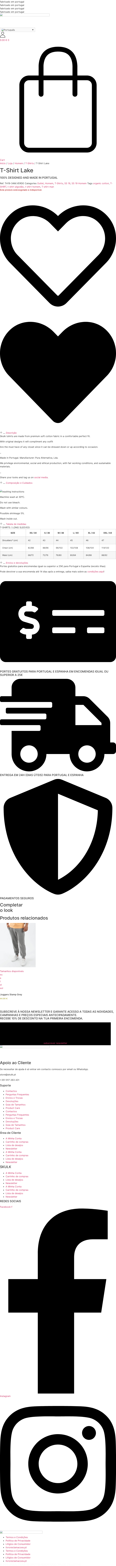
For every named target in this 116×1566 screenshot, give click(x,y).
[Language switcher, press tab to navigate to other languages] (17, 30)
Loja (10, 163)
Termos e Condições (17, 1537)
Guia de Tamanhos (15, 1104)
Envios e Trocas (14, 1097)
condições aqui (95, 571)
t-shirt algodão (16, 186)
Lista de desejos (14, 1145)
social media (41, 477)
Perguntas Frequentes (17, 1094)
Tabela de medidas (16, 524)
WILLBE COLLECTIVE (69, 1564)
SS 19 (67, 183)
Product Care (13, 1108)
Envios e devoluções (17, 562)
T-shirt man (48, 186)
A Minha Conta (14, 1138)
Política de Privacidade (18, 1540)
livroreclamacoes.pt (16, 1547)
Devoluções (12, 1101)
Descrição (11, 432)
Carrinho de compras (17, 1141)
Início (3, 163)
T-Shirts (29, 163)
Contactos (11, 1091)
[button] (58, 432)
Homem (19, 163)
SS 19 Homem (79, 183)
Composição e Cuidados (19, 482)
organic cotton (101, 183)
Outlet (40, 183)
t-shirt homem (32, 186)
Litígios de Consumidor (18, 1544)
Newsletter (11, 1148)
